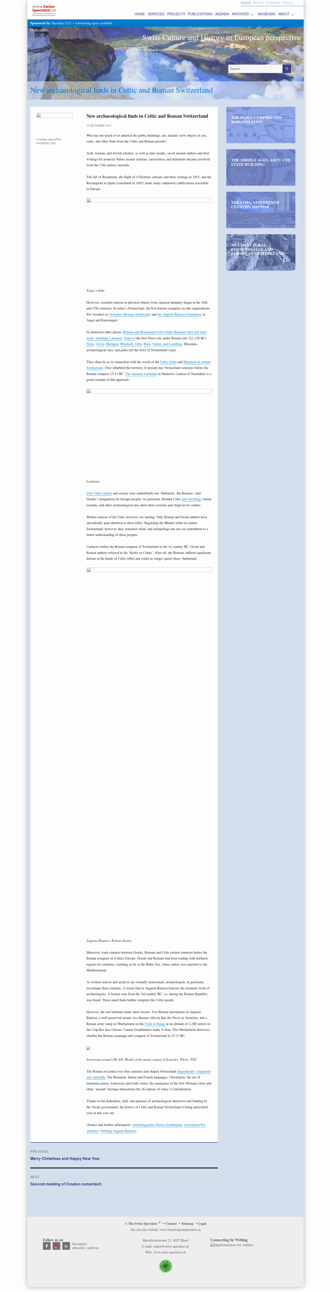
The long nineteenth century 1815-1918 (255, 204)
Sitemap (187, 1223)
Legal (202, 1223)
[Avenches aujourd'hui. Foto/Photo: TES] (54, 125)
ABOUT (284, 13)
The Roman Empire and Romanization (256, 120)
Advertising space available (93, 23)
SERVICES (156, 13)
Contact (171, 1223)
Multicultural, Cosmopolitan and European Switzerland (257, 249)
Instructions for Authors (237, 1244)
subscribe (78, 1247)
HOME (140, 13)
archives (93, 1247)
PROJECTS (176, 13)
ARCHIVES (240, 13)
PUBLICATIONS (200, 13)
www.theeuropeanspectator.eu (180, 1229)
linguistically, (186, 1071)
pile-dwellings (191, 499)
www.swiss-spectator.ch (169, 1252)
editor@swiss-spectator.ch (171, 1246)
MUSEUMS (266, 13)
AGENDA (222, 13)
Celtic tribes (168, 361)
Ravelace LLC (62, 23)
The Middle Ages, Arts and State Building (260, 162)
